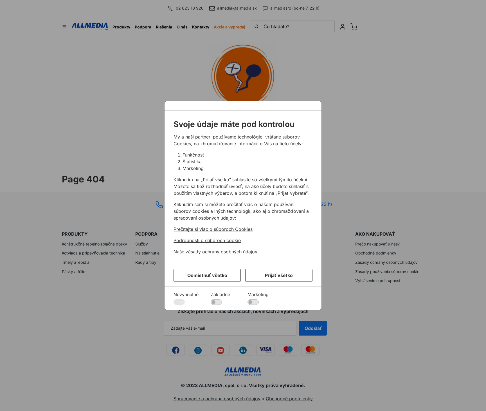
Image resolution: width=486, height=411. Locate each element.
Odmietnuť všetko (207, 275)
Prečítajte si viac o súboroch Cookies (213, 229)
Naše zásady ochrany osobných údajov (215, 251)
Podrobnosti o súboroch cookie (207, 240)
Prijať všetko (279, 275)
